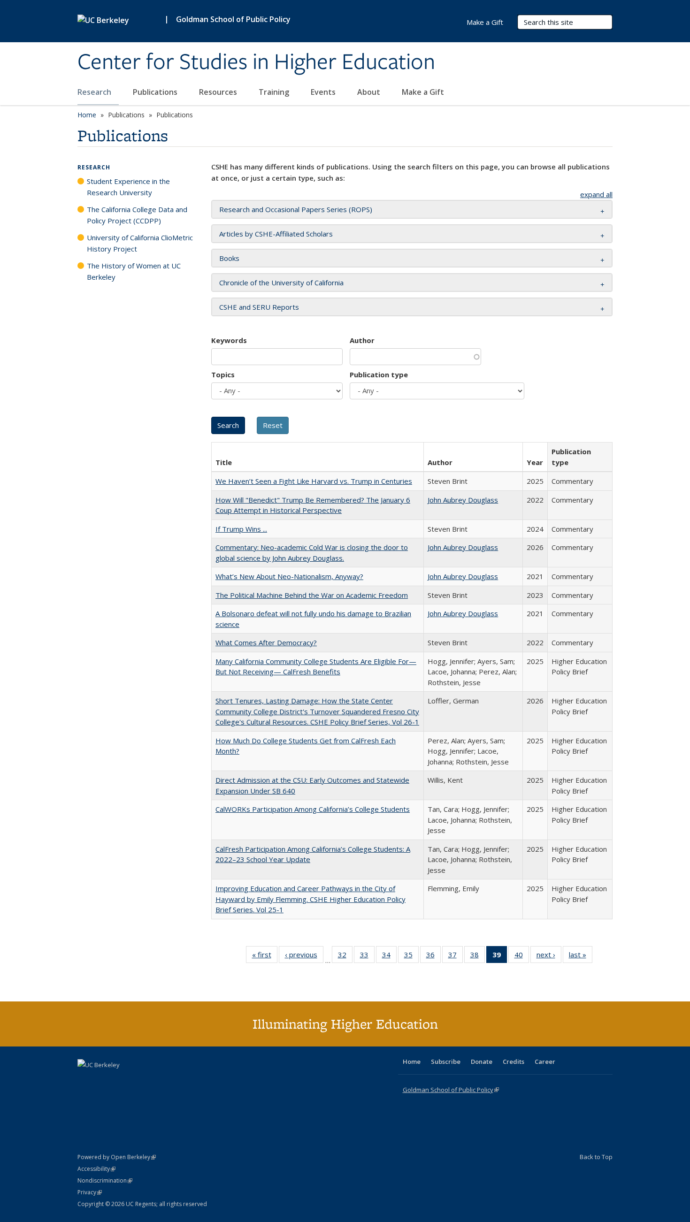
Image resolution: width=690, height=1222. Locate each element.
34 (389, 956)
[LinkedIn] (104, 1080)
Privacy (89, 1192)
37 (455, 956)
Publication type (379, 374)
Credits (513, 1061)
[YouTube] (122, 1080)
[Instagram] (141, 1080)
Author (362, 340)
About (369, 92)
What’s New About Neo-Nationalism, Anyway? (289, 576)
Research (95, 92)
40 (521, 956)
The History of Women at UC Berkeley (134, 271)
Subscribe (445, 1061)
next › (549, 956)
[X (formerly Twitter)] (86, 1080)
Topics (223, 374)
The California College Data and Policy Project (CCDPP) (137, 215)
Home (86, 114)
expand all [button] (596, 194)
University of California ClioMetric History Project (140, 243)
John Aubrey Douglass (463, 499)
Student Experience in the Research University (128, 186)
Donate (481, 1061)
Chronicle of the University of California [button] (281, 282)
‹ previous (304, 956)
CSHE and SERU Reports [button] (259, 307)
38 (477, 956)
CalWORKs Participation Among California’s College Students (312, 809)
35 (411, 956)
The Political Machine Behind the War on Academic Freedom (311, 595)
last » (580, 956)
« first (264, 956)
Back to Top (596, 1157)
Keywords (229, 340)
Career (545, 1061)
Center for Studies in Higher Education (256, 62)
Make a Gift (423, 92)
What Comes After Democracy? (266, 642)
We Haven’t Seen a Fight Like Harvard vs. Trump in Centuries (313, 481)
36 (433, 956)
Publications (156, 92)
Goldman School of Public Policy (233, 19)
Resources (219, 92)
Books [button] (229, 258)
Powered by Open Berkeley (116, 1157)
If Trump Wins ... (241, 529)
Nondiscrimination (104, 1180)
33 (367, 956)
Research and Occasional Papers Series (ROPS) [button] (295, 209)
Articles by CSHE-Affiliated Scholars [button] (276, 233)
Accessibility (96, 1169)
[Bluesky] (159, 1080)
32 (345, 956)
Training (275, 92)
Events (324, 92)
